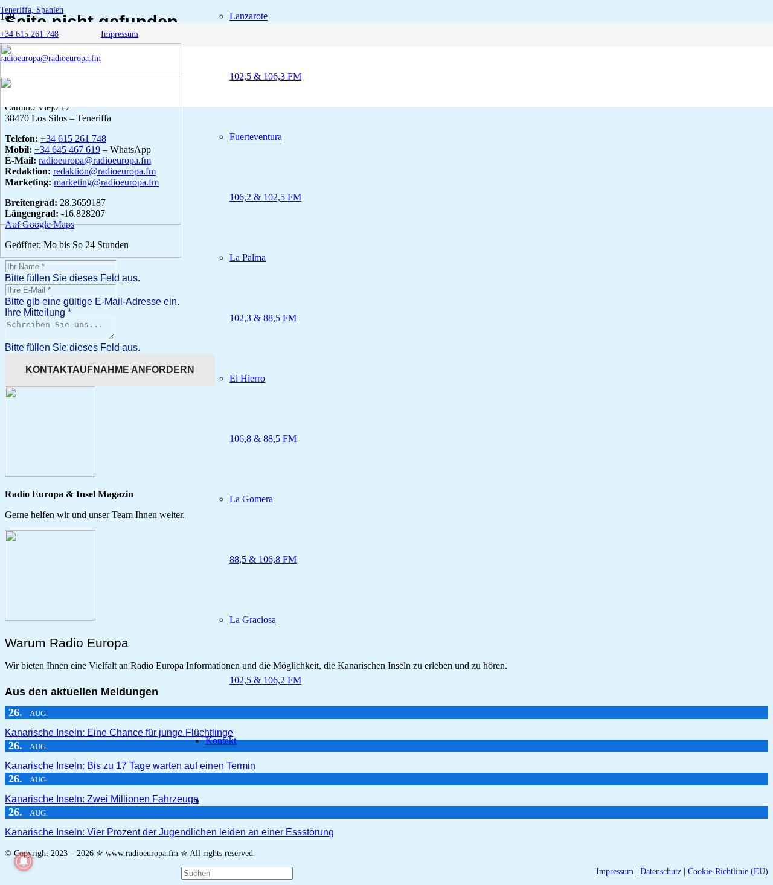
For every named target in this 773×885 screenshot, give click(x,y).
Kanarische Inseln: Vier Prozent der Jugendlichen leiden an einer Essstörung (169, 832)
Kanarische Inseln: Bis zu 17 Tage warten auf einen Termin (130, 766)
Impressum (614, 871)
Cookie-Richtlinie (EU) (728, 871)
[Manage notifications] (23, 861)
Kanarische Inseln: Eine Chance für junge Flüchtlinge (119, 732)
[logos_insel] (90, 254)
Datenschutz (660, 871)
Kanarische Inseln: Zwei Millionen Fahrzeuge (102, 799)
